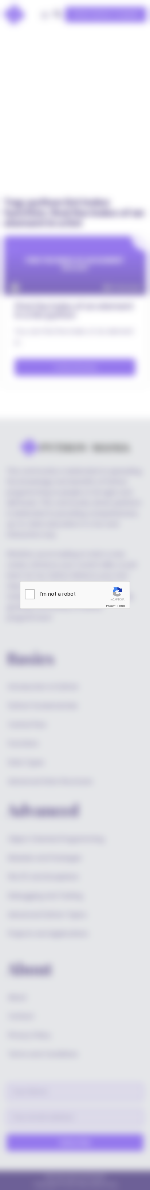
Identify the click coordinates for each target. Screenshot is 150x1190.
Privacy (110, 605)
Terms (121, 605)
